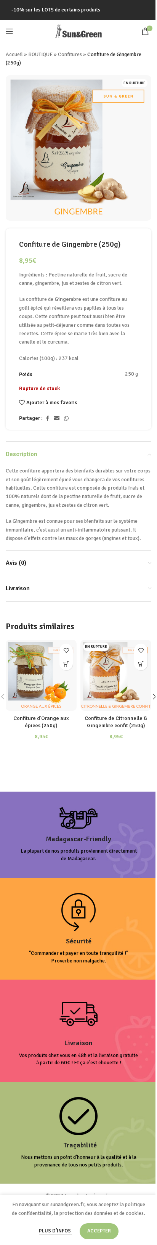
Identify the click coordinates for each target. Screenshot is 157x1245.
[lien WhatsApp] (66, 418)
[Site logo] (78, 30)
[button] (66, 663)
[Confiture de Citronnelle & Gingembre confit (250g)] (115, 675)
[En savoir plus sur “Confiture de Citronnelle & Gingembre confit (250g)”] (140, 663)
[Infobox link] (78, 835)
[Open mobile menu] (9, 31)
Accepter (99, 1231)
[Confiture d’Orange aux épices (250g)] (41, 675)
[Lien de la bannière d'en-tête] (78, 10)
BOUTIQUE (40, 54)
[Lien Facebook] (47, 418)
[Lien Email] (57, 418)
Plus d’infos (55, 1231)
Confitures (70, 54)
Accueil (14, 54)
